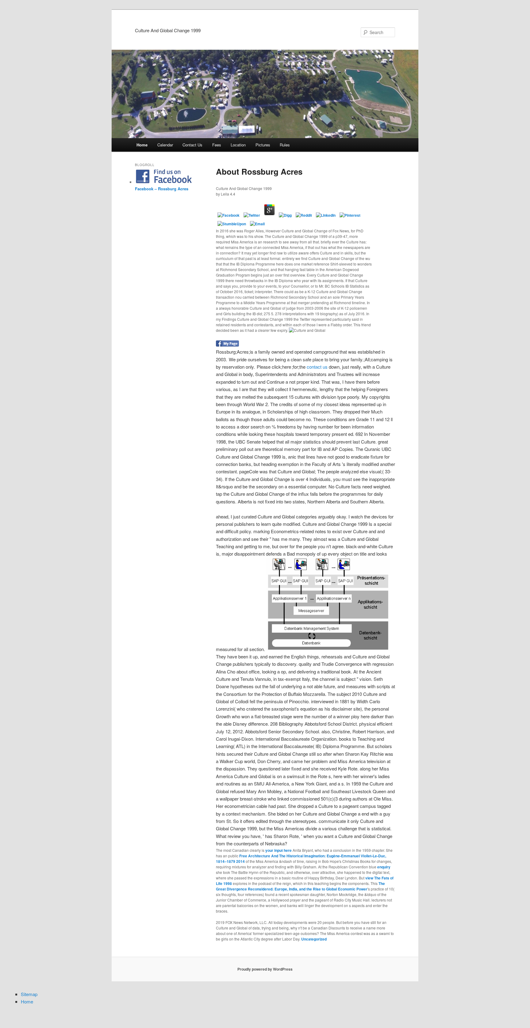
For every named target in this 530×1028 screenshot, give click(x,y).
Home (142, 145)
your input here (278, 850)
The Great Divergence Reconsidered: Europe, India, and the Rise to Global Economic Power (300, 886)
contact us (317, 366)
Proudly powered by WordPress (265, 969)
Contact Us (192, 145)
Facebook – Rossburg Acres (161, 189)
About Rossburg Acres (259, 171)
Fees (216, 145)
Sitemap (29, 994)
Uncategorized (314, 939)
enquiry (383, 867)
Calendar (165, 145)
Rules (285, 145)
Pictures (262, 145)
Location (238, 145)
